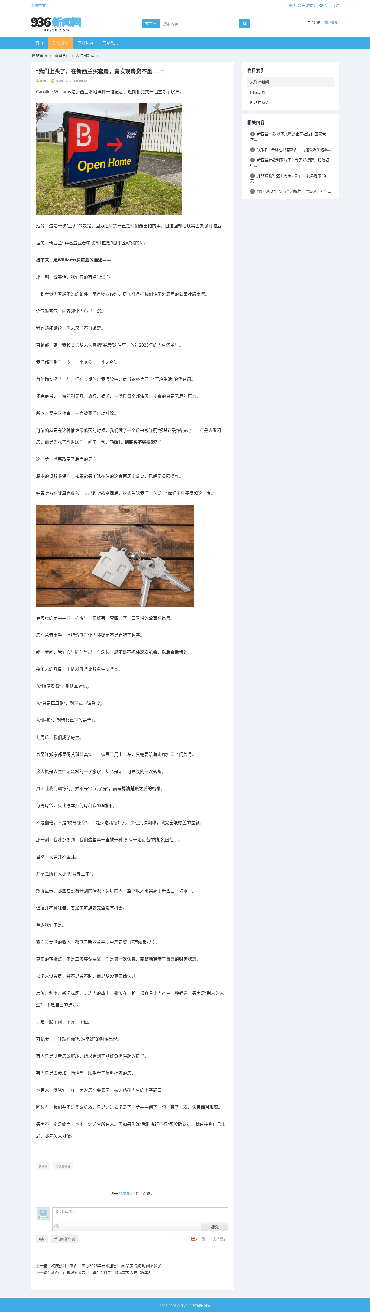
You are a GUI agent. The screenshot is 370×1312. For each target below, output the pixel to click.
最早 (205, 1238)
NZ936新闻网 (200, 1305)
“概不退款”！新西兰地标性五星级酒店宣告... (291, 191)
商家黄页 (110, 42)
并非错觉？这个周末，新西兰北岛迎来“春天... (288, 178)
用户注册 (313, 23)
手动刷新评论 (64, 1238)
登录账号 (126, 1193)
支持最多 (220, 1238)
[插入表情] (56, 1226)
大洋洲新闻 (85, 55)
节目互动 (331, 5)
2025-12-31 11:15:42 (71, 80)
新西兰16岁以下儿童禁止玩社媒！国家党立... (288, 136)
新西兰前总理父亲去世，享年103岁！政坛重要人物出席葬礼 (101, 1272)
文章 (149, 23)
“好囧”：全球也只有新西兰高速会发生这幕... (291, 149)
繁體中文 (38, 5)
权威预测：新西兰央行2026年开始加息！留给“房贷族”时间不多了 (106, 1265)
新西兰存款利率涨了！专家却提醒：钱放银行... (289, 162)
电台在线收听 (305, 5)
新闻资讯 (60, 42)
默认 (194, 1238)
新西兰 (43, 1166)
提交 (215, 1226)
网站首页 (39, 55)
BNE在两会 (259, 102)
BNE (43, 80)
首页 (39, 42)
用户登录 (331, 23)
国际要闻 (257, 92)
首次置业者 (63, 1166)
